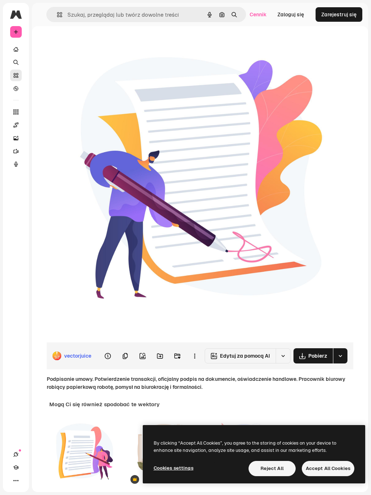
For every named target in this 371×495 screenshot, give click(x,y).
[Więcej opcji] (194, 356)
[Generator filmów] (16, 151)
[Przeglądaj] (16, 88)
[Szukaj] (16, 62)
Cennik (258, 14)
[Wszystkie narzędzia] (16, 112)
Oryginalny (96, 42)
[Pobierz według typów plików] (340, 355)
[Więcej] (16, 480)
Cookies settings (173, 468)
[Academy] (16, 467)
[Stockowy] (16, 75)
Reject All (272, 468)
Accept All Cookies (328, 468)
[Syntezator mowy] (16, 164)
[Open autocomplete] (57, 14)
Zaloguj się (291, 14)
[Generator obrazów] (16, 138)
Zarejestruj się (339, 14)
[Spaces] (16, 125)
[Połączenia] (16, 454)
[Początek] (16, 49)
